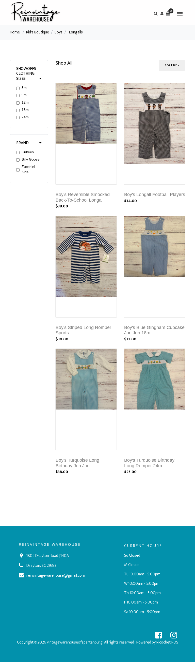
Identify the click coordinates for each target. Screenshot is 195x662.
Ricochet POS (167, 642)
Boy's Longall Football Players (154, 194)
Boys (58, 32)
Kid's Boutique (37, 32)
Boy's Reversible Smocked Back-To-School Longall (83, 197)
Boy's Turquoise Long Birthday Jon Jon (77, 463)
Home (15, 32)
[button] (162, 13)
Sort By (171, 65)
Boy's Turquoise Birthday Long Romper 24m (149, 463)
